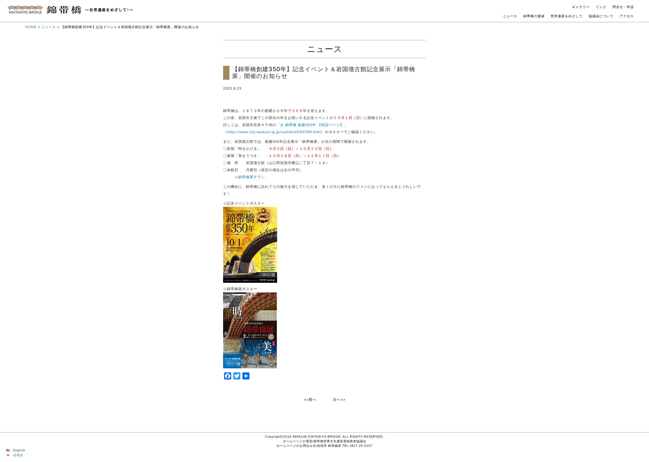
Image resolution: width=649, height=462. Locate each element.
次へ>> (339, 399)
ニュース (510, 16)
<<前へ (310, 399)
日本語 (18, 455)
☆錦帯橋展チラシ (250, 177)
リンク (601, 7)
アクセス (627, 16)
